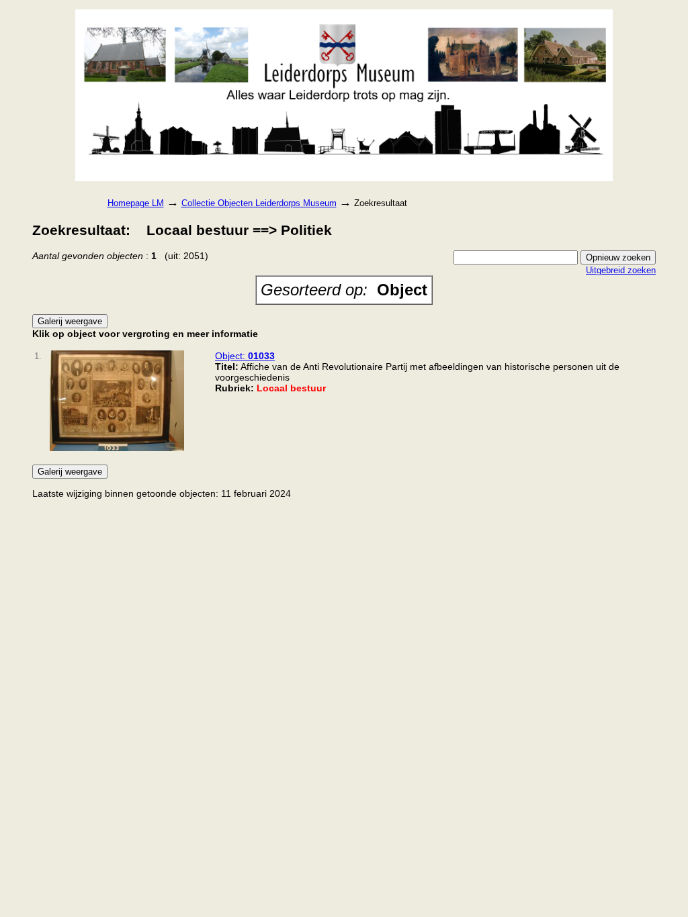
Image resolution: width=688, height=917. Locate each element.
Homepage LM (136, 203)
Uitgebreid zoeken (621, 270)
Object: (245, 355)
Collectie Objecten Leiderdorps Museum (259, 203)
